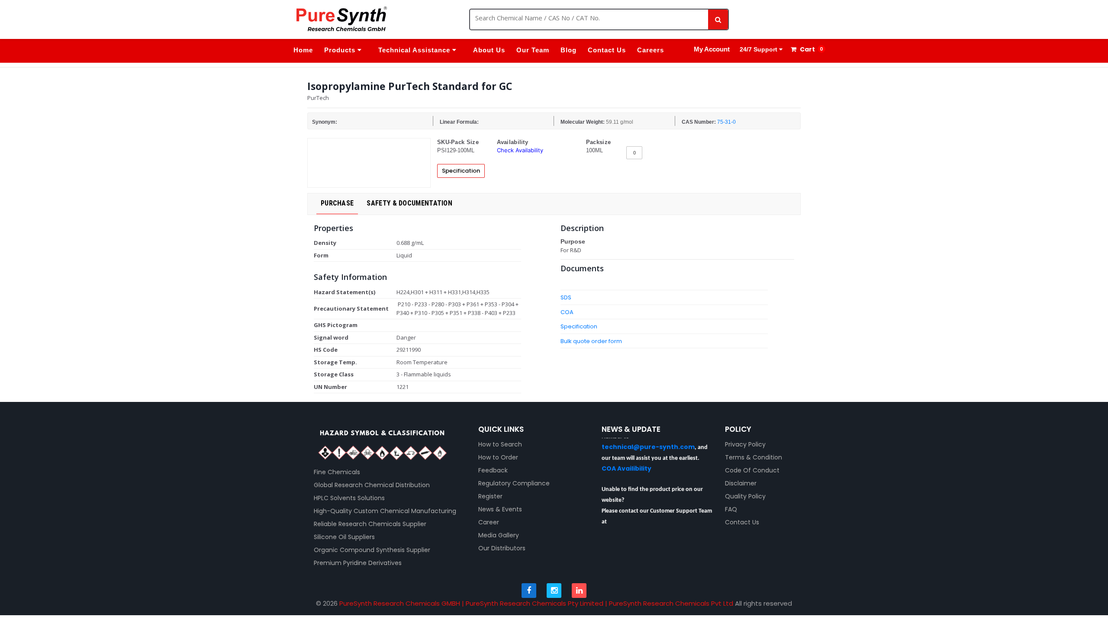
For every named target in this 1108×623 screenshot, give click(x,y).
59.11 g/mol (619, 122)
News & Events (500, 509)
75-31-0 (726, 122)
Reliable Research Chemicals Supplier (370, 524)
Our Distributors (501, 548)
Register (490, 496)
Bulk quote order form (591, 341)
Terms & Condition (753, 457)
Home (303, 50)
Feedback (493, 470)
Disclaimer (741, 483)
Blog (568, 50)
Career (488, 522)
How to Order (498, 457)
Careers (650, 50)
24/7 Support (758, 49)
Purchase (337, 203)
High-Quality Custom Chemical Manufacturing (385, 511)
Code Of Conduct (752, 470)
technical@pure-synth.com (648, 440)
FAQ (731, 509)
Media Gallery (498, 535)
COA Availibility (626, 461)
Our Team (532, 50)
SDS (565, 297)
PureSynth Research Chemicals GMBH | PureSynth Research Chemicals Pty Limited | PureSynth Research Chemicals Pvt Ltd (536, 603)
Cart (807, 49)
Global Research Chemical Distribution (372, 485)
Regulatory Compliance (514, 483)
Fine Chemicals (337, 472)
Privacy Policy (745, 444)
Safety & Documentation (409, 203)
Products (341, 50)
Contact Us (607, 50)
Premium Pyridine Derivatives (358, 563)
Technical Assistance (415, 50)
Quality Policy (745, 496)
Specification (461, 171)
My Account (712, 49)
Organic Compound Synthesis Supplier (372, 550)
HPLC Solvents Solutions (349, 498)
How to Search (500, 444)
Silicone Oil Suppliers (344, 537)
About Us (489, 50)
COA (566, 312)
